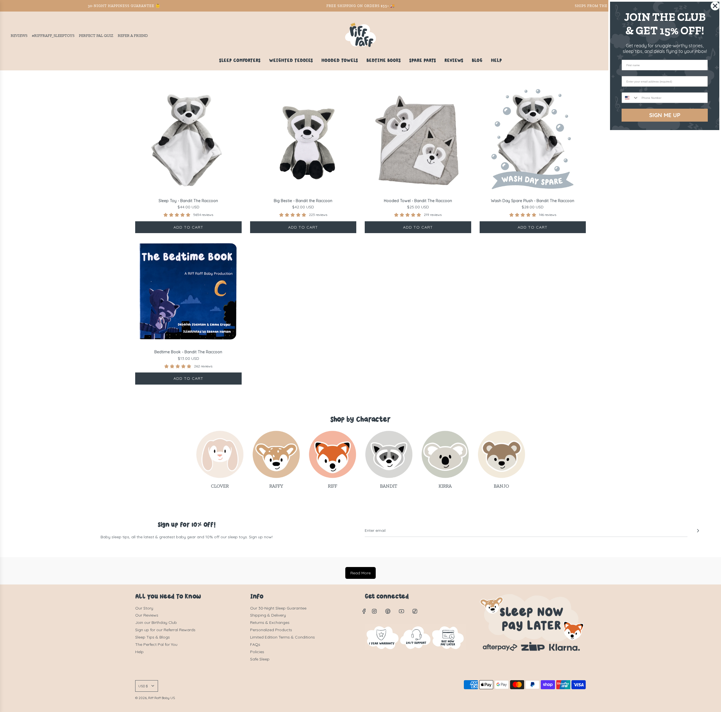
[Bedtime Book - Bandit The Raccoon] (188, 292)
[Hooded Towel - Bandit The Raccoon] (418, 140)
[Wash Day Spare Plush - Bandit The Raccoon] (533, 140)
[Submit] (698, 530)
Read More (360, 572)
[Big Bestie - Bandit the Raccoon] (303, 140)
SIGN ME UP (664, 115)
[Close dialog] (715, 5)
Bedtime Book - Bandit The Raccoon (188, 351)
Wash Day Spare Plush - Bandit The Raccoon (532, 200)
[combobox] (630, 98)
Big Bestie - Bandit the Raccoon (303, 200)
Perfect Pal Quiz (96, 36)
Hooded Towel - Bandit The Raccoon (418, 200)
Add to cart (188, 227)
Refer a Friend (133, 36)
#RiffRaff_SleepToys (53, 36)
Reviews (19, 36)
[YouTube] (401, 611)
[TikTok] (415, 611)
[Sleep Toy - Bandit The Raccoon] (188, 140)
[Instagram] (374, 611)
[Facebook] (364, 611)
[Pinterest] (388, 611)
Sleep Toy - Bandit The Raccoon (188, 200)
